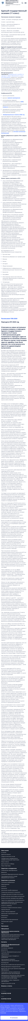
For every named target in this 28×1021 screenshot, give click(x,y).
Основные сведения (7, 948)
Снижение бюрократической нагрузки (12, 874)
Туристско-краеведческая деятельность (12, 900)
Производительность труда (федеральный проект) (9, 877)
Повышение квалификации (9, 870)
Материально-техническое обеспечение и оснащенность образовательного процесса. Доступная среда (13, 977)
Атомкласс (4, 917)
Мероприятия (5, 884)
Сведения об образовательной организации (10, 945)
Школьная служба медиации (9, 890)
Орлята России (5, 909)
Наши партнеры (6, 865)
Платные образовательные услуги (11, 952)
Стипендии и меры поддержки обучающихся (10, 980)
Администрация (6, 854)
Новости (3, 886)
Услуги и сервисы (6, 905)
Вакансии (4, 872)
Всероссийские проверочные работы (12, 898)
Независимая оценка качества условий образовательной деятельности (12, 935)
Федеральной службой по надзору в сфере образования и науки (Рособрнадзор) (12, 76)
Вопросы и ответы (6, 986)
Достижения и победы (7, 864)
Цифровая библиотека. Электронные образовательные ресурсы (12, 902)
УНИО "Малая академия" (8, 911)
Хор (2, 923)
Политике (3, 1012)
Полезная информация (8, 882)
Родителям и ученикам (8, 880)
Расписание (4, 926)
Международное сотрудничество (10, 966)
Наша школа (5, 850)
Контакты (4, 942)
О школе (3, 852)
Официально (5, 928)
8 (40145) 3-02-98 (6, 993)
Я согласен (14, 1018)
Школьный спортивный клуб (9, 913)
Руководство (5, 962)
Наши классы (5, 861)
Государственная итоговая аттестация (12, 894)
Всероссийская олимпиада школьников (12, 896)
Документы (4, 950)
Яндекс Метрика (5, 1007)
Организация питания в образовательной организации (10, 960)
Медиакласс (4, 915)
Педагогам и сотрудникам (9, 868)
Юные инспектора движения (9, 919)
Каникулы (4, 888)
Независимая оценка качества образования (10, 932)
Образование (5, 954)
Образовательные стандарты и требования (10, 956)
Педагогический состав (8, 856)
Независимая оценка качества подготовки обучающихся (10, 938)
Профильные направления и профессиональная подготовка (10, 859)
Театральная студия (7, 921)
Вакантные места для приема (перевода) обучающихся (13, 969)
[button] (22, 3)
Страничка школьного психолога (10, 892)
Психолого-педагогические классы (11, 907)
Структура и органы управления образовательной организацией (10, 972)
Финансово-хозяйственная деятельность (13, 964)
